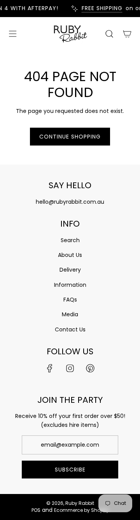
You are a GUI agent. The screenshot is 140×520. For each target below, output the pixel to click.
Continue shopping (70, 136)
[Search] (109, 33)
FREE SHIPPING (100, 8)
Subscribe (70, 469)
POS (36, 510)
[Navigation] (12, 33)
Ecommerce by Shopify (81, 510)
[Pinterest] (90, 368)
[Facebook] (49, 368)
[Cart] (126, 33)
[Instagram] (70, 368)
